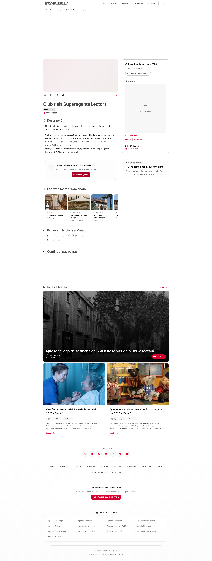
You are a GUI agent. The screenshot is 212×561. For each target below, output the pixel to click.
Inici (104, 3)
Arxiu (159, 466)
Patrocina (131, 466)
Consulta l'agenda (80, 174)
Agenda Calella (54, 526)
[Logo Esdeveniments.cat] (56, 3)
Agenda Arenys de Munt (146, 531)
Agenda (114, 3)
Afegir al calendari (138, 73)
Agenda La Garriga (55, 521)
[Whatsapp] (51, 95)
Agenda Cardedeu (114, 521)
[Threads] (106, 454)
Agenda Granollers (85, 521)
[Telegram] (45, 95)
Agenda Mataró (54, 536)
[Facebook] (57, 95)
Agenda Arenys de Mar (87, 526)
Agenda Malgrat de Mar (145, 521)
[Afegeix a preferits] (115, 95)
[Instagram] (84, 454)
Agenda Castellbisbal (86, 531)
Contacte (146, 466)
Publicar (139, 3)
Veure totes (164, 287)
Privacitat (116, 472)
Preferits (126, 3)
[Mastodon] (113, 454)
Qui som (117, 466)
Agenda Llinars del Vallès (117, 526)
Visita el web (133, 149)
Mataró (61, 10)
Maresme (53, 10)
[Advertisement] (106, 35)
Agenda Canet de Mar (57, 531)
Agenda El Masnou (143, 526)
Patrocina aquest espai (106, 497)
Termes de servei (98, 472)
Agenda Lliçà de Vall (115, 531)
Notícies (151, 3)
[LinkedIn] (120, 454)
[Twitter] (99, 454)
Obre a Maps (133, 135)
